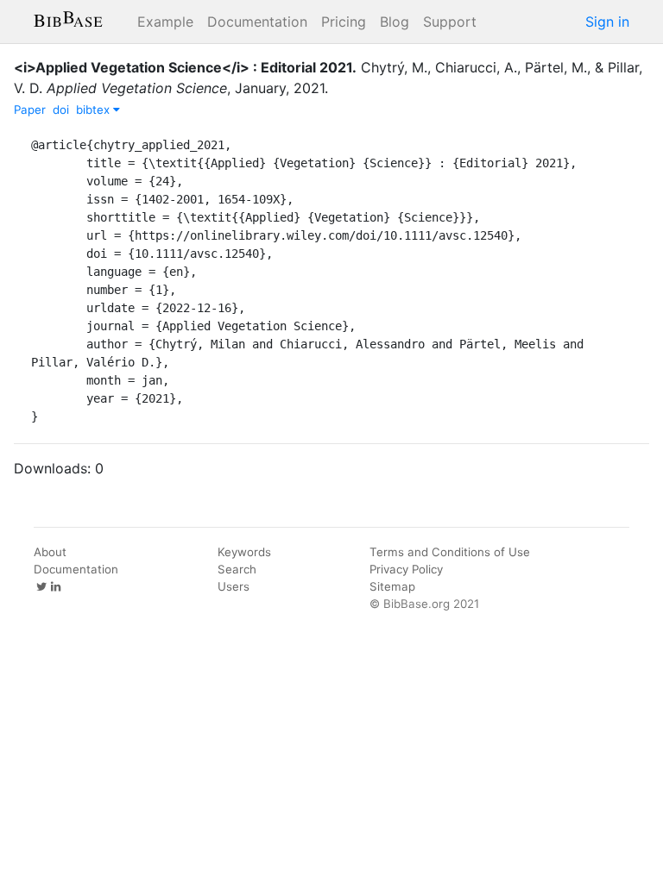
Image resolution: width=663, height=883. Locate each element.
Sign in (607, 21)
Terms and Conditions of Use (449, 552)
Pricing (343, 21)
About (50, 552)
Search (237, 569)
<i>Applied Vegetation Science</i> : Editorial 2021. (185, 67)
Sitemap (392, 586)
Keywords (244, 552)
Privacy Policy (406, 569)
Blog (394, 21)
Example (165, 21)
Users (233, 586)
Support (450, 21)
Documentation (257, 21)
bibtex (94, 109)
